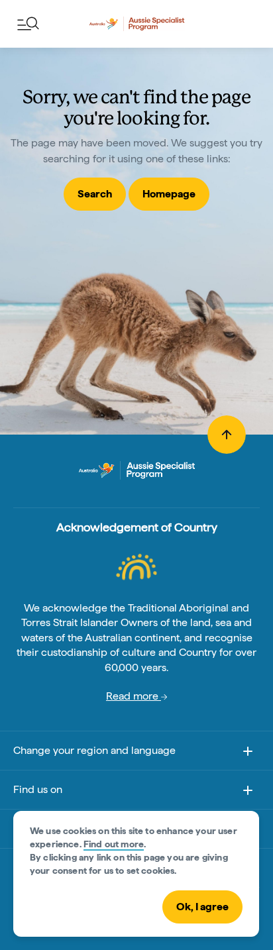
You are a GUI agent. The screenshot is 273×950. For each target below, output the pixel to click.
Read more (133, 696)
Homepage (168, 193)
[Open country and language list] (248, 751)
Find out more (113, 844)
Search (95, 193)
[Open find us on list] (248, 790)
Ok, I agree (202, 906)
